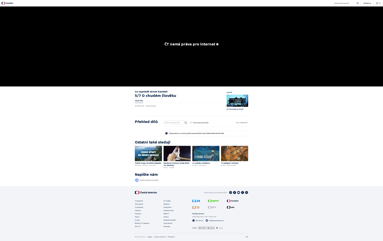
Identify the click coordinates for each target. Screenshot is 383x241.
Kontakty (167, 226)
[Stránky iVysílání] (233, 202)
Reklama (167, 204)
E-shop (137, 220)
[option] (202, 228)
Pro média (167, 201)
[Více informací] (217, 44)
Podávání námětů (170, 220)
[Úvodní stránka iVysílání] (9, 3)
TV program (139, 201)
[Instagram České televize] (230, 192)
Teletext (138, 210)
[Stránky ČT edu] (230, 208)
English (150, 237)
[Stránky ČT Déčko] (195, 208)
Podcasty (138, 214)
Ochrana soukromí (159, 237)
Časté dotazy (168, 223)
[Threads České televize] (246, 192)
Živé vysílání (139, 204)
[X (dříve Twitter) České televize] (242, 192)
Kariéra (166, 217)
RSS (247, 237)
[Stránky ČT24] (196, 202)
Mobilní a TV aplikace (142, 223)
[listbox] (211, 228)
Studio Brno (168, 207)
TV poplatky (139, 207)
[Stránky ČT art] (212, 208)
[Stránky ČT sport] (213, 202)
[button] (237, 101)
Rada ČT (166, 214)
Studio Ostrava (169, 210)
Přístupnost (171, 237)
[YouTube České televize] (238, 192)
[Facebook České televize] (234, 192)
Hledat (357, 3)
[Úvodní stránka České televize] (146, 192)
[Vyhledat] (185, 122)
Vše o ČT (138, 226)
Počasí (137, 217)
